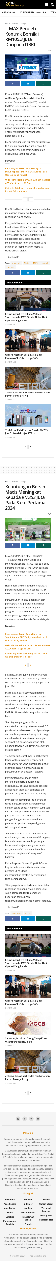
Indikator (28, 1203)
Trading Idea (46, 1215)
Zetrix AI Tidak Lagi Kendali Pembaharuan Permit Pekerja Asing (27, 394)
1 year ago (11, 324)
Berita (10, 1212)
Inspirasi (28, 1208)
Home (7, 23)
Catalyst (23, 23)
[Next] (30, 199)
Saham (15, 23)
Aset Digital (10, 1208)
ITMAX (35, 263)
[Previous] (25, 199)
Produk (28, 1224)
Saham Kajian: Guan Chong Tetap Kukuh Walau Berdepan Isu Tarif (26, 1040)
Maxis (27, 913)
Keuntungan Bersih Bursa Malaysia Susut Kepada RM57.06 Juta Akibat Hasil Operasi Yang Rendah (26, 171)
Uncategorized (46, 1219)
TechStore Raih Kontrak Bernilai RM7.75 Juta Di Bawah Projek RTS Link (26, 432)
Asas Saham (9, 12)
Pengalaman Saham (28, 1218)
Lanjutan (11, 267)
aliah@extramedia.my (32, 1247)
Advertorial (9, 1199)
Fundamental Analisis (33, 12)
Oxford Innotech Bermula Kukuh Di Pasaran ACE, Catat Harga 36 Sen (24, 356)
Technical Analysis (46, 1209)
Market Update (28, 1212)
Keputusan (17, 913)
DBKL (26, 263)
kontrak (45, 263)
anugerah (16, 263)
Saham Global (46, 1203)
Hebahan (28, 1199)
